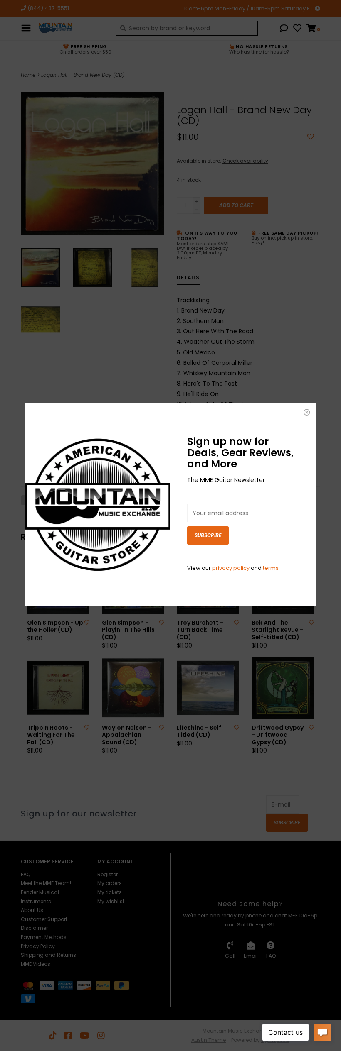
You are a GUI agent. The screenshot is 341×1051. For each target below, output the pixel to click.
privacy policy (231, 568)
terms (271, 568)
